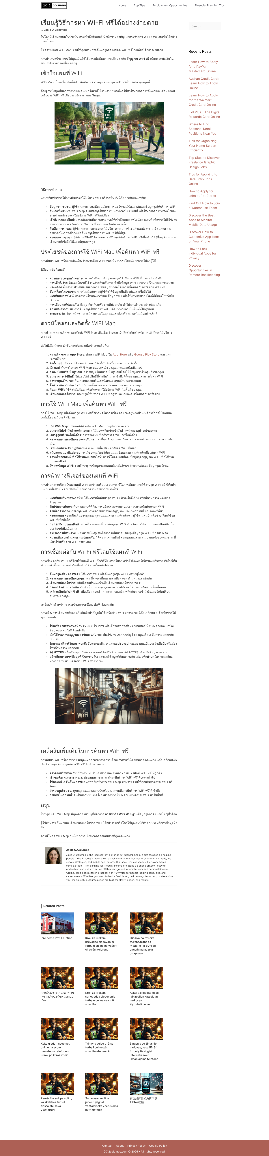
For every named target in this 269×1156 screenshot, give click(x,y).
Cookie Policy (158, 1145)
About (120, 1145)
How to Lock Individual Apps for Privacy (202, 253)
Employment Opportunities (169, 5)
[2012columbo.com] (54, 5)
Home (122, 5)
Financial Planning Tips (210, 5)
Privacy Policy (136, 1145)
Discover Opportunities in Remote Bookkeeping (204, 270)
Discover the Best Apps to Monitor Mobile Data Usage (203, 220)
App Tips (139, 5)
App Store (120, 354)
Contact (107, 1145)
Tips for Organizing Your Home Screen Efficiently (202, 145)
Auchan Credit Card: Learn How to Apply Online (204, 83)
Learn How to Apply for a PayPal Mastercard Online (203, 66)
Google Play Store (146, 354)
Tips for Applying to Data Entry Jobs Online (203, 179)
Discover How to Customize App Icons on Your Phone (204, 236)
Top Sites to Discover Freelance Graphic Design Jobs (204, 162)
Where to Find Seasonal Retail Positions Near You (202, 128)
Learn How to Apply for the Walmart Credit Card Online (203, 99)
